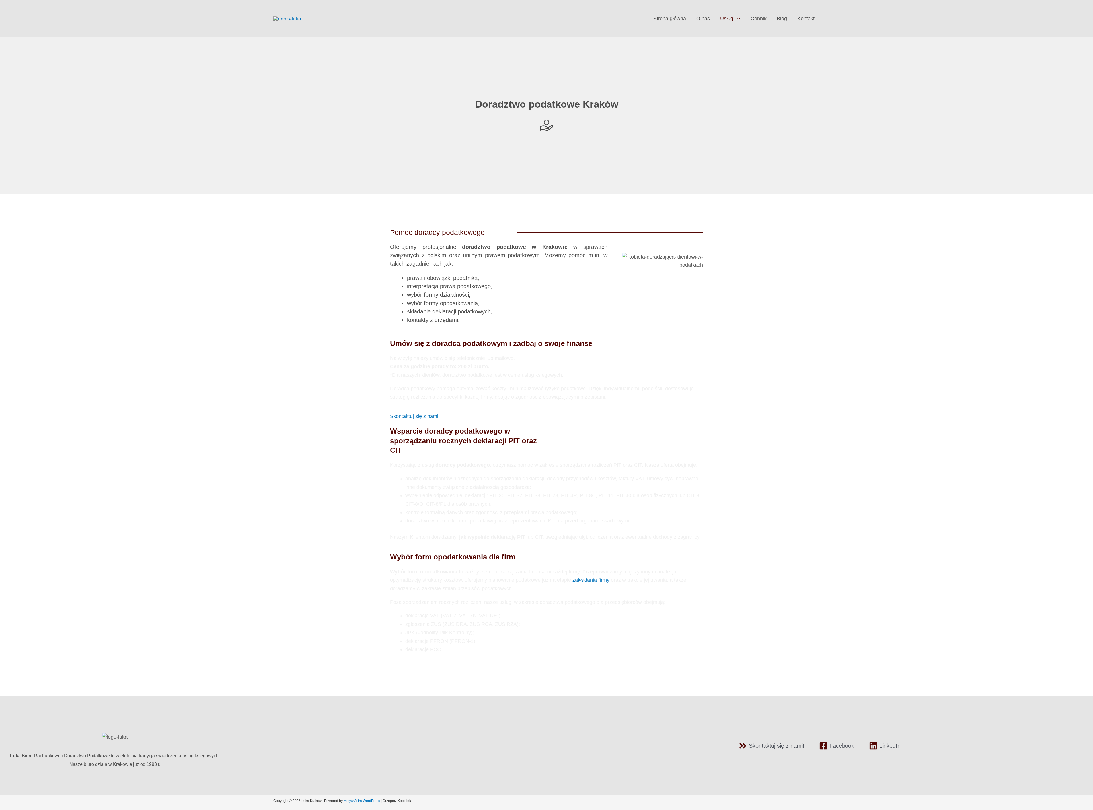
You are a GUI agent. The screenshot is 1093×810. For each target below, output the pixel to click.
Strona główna (669, 18)
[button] (737, 18)
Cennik (759, 18)
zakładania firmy (590, 580)
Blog (782, 18)
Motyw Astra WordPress (362, 801)
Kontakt (806, 18)
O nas (703, 18)
